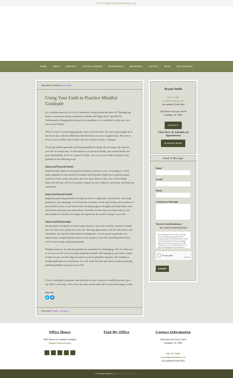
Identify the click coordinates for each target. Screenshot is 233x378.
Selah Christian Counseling (116, 33)
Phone (159, 190)
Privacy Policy (132, 374)
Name (159, 168)
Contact (173, 125)
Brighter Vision (119, 374)
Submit (162, 269)
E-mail (159, 179)
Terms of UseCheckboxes (169, 224)
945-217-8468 (103, 3)
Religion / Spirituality (60, 311)
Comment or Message (167, 201)
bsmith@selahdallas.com (124, 3)
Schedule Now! (173, 143)
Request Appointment (60, 343)
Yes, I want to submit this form (173, 227)
